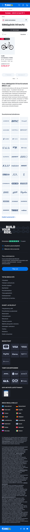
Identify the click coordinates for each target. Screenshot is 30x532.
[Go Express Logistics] (15, 381)
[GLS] (6, 381)
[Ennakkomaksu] (6, 361)
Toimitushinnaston (8, 438)
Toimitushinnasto (6, 316)
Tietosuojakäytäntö (7, 293)
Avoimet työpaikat (6, 285)
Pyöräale (8, 13)
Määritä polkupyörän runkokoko (10, 324)
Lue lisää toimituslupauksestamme (14, 496)
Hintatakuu (5, 331)
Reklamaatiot (5, 313)
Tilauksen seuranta (7, 321)
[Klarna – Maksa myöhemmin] (15, 354)
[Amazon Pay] (24, 354)
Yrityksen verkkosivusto (8, 283)
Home (3, 16)
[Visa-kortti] (15, 347)
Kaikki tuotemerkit (8, 217)
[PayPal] (6, 354)
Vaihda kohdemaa (20, 453)
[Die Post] (24, 374)
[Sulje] (26, 19)
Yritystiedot (5, 280)
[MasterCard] (6, 347)
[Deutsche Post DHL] (6, 374)
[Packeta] (24, 381)
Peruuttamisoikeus (7, 290)
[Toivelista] (19, 5)
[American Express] (24, 347)
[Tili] (23, 5)
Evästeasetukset (6, 295)
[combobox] (17, 34)
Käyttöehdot (5, 288)
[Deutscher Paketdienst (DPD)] (15, 374)
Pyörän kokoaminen (7, 334)
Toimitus (4, 329)
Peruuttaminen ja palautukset (9, 311)
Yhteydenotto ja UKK (7, 308)
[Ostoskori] (27, 5)
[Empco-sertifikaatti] (6, 393)
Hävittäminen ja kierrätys (8, 298)
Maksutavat (5, 318)
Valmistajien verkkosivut (8, 326)
